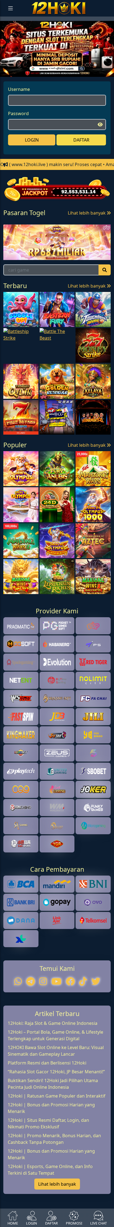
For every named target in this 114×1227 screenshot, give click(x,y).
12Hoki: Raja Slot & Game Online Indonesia (52, 1023)
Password (18, 113)
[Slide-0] (52, 69)
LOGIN (32, 140)
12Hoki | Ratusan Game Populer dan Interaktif (56, 1096)
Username (19, 89)
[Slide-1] (62, 69)
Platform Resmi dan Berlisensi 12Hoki (47, 1063)
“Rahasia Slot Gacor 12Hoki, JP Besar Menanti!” (56, 1072)
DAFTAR (81, 140)
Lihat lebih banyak (87, 213)
